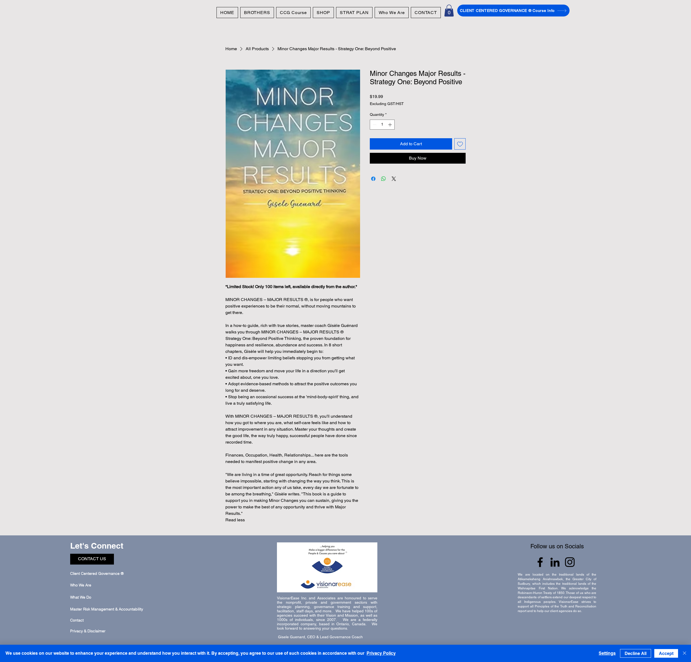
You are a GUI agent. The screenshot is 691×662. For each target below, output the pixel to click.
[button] (449, 10)
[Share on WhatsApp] (383, 178)
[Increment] (390, 124)
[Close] (684, 653)
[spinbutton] (382, 124)
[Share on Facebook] (373, 178)
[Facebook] (540, 562)
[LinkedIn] (554, 562)
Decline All (635, 653)
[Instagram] (569, 562)
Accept (666, 653)
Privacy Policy (381, 653)
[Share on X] (394, 178)
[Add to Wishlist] (460, 144)
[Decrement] (374, 124)
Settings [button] (607, 653)
